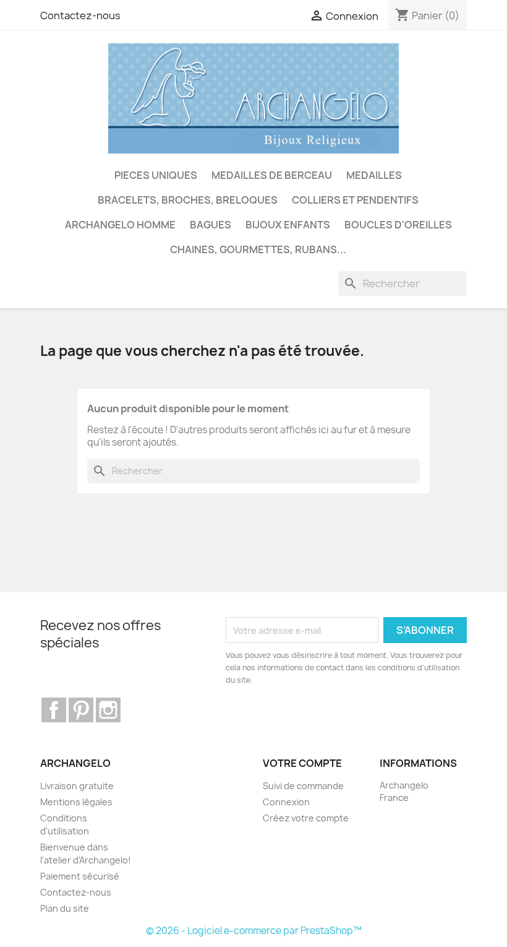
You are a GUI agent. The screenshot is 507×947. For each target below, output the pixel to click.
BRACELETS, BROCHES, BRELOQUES (188, 200)
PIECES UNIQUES (155, 175)
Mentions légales (76, 802)
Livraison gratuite (77, 786)
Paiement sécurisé (79, 876)
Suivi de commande (303, 786)
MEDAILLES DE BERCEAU (271, 175)
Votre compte (302, 763)
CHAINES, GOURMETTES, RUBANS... (258, 249)
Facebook (53, 710)
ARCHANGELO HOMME (120, 224)
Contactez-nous (80, 15)
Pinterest (81, 710)
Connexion (286, 802)
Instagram (108, 710)
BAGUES (210, 224)
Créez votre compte (306, 818)
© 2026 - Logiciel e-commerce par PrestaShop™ (254, 930)
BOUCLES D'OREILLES (398, 224)
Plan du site (64, 908)
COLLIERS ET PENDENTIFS (355, 200)
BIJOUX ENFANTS (287, 224)
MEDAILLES (374, 175)
